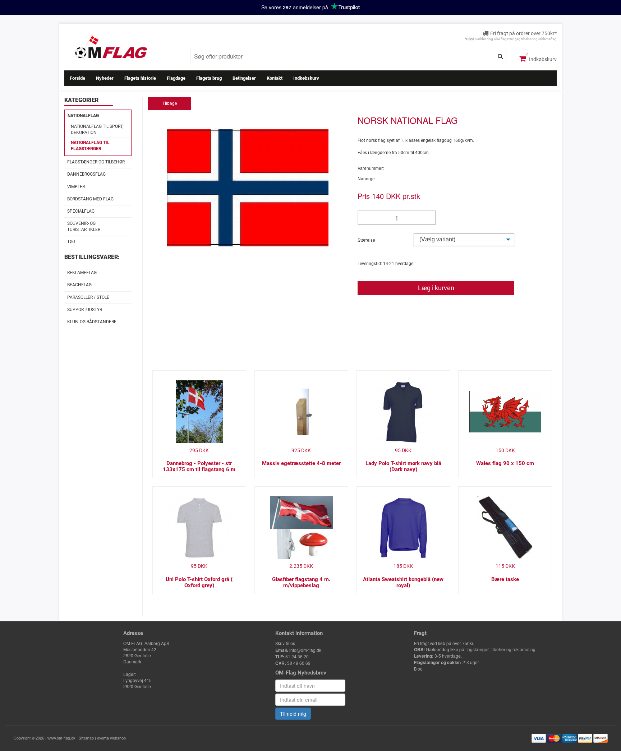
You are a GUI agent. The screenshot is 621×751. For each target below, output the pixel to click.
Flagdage (176, 78)
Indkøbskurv (542, 59)
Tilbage (169, 103)
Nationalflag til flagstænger (90, 145)
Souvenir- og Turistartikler (83, 226)
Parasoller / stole (88, 297)
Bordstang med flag (90, 198)
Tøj (71, 241)
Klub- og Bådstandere (91, 321)
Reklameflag (82, 272)
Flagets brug (209, 78)
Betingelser (244, 78)
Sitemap (86, 738)
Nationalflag (83, 115)
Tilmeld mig (293, 713)
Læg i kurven (436, 288)
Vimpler (76, 186)
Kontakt (274, 78)
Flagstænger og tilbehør (96, 161)
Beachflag (79, 284)
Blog (418, 669)
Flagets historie (140, 78)
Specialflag (81, 211)
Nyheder (105, 78)
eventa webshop (111, 738)
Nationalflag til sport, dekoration (97, 129)
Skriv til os (285, 643)
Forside (77, 78)
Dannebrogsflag (86, 174)
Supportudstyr (84, 309)
